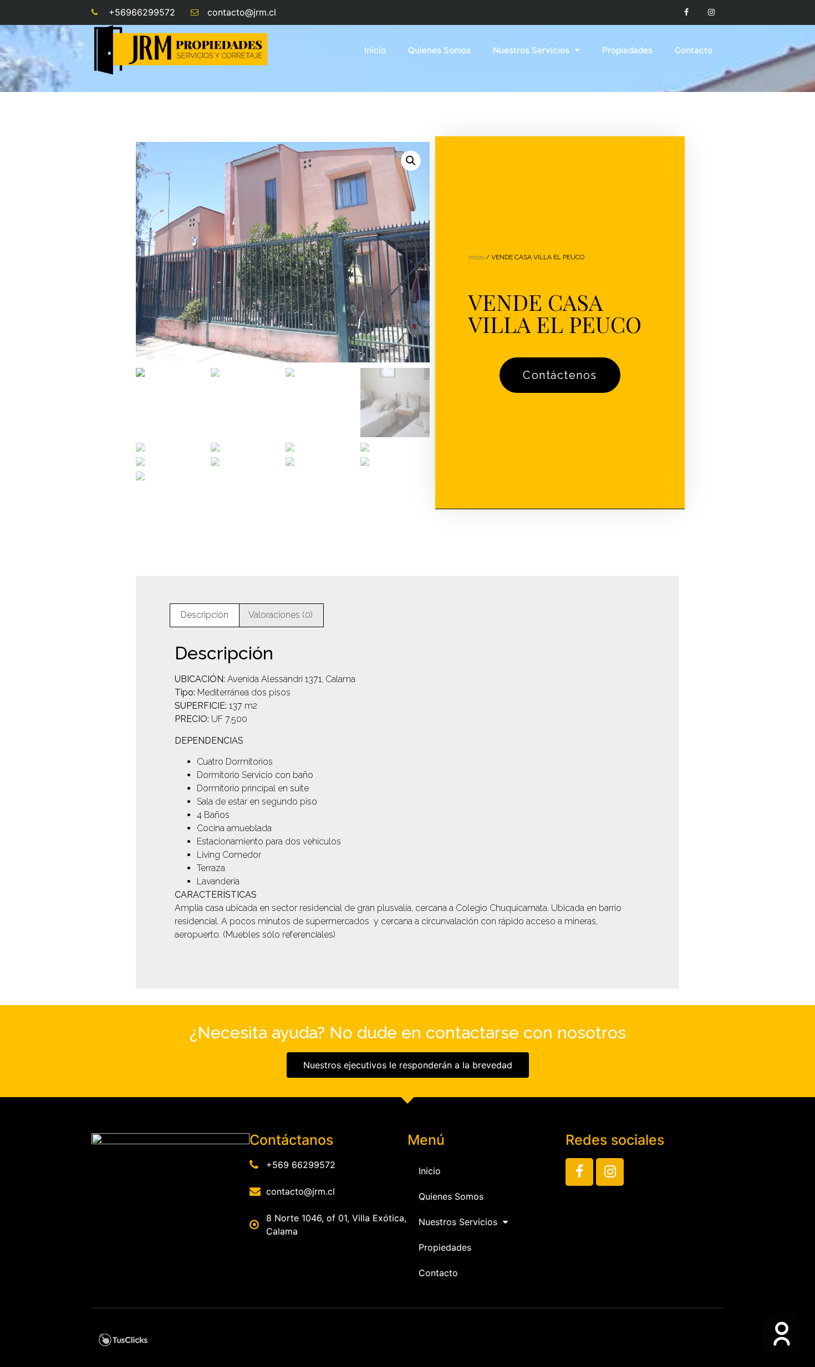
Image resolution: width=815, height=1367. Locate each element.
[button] (560, 375)
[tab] (205, 615)
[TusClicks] (123, 1343)
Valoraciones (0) (280, 615)
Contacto (693, 50)
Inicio (375, 50)
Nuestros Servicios (531, 50)
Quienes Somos (439, 50)
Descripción (204, 615)
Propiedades (627, 50)
